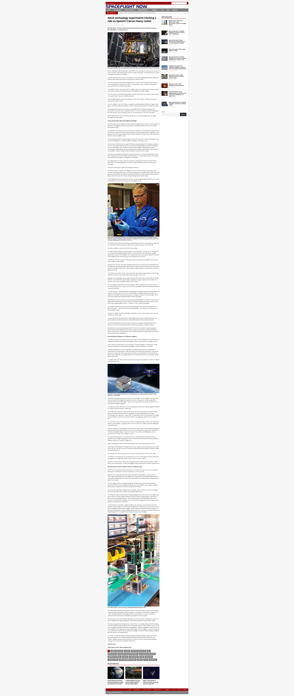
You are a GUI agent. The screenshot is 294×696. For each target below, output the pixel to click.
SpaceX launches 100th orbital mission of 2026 (177, 49)
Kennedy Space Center (114, 656)
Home (108, 10)
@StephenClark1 (127, 647)
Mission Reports (143, 10)
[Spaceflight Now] (126, 7)
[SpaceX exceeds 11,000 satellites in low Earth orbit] (164, 85)
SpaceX (140, 659)
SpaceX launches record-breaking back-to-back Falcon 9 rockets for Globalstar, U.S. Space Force (177, 94)
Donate (175, 10)
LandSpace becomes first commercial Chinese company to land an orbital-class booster (177, 67)
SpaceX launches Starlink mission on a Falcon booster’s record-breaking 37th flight (177, 41)
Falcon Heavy (112, 654)
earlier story (115, 99)
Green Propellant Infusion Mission (128, 654)
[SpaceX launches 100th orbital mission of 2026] (164, 51)
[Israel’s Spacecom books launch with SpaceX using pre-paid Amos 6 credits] (116, 673)
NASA (141, 656)
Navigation (149, 656)
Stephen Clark (120, 25)
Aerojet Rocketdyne (116, 651)
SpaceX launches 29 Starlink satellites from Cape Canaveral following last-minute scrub (177, 58)
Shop (168, 10)
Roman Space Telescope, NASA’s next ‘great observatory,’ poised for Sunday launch (177, 23)
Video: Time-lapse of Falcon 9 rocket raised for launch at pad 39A (151, 682)
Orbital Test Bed (113, 659)
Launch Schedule (130, 10)
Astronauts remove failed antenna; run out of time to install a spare (176, 76)
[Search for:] (179, 3)
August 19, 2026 (173, 70)
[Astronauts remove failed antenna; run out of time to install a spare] (164, 76)
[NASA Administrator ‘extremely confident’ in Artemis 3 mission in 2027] (164, 104)
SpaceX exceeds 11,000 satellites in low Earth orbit (176, 84)
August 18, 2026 (173, 79)
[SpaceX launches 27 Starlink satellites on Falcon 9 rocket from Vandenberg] (164, 32)
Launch (125, 656)
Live (162, 10)
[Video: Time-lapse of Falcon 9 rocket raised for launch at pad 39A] (151, 673)
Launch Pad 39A (134, 656)
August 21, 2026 (173, 52)
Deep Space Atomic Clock (138, 651)
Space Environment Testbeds (127, 659)
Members (154, 10)
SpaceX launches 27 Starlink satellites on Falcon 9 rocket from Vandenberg (176, 32)
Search (163, 112)
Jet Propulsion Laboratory (147, 654)
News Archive (118, 10)
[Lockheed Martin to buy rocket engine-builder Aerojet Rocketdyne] (133, 673)
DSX (149, 651)
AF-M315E (127, 651)
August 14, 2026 (173, 106)
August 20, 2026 (173, 61)
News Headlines (166, 17)
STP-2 (145, 659)
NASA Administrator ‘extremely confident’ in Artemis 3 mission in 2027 (177, 104)
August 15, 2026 (173, 97)
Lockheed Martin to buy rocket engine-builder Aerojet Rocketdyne (132, 682)
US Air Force (153, 659)
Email (109, 644)
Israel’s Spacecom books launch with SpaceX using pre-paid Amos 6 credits (115, 682)
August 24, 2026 (173, 44)
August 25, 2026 (173, 35)
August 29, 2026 (173, 26)
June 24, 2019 (112, 25)
